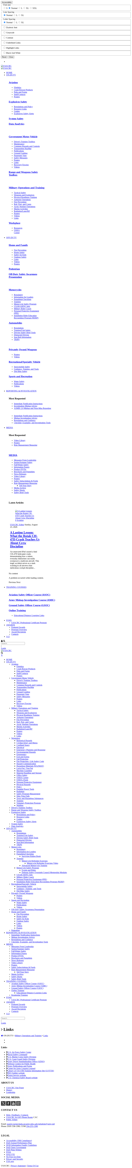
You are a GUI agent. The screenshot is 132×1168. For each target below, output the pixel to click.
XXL (34, 8)
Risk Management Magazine (25, 445)
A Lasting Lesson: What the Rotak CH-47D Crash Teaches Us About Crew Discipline (24, 539)
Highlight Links (12, 48)
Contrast (9, 38)
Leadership (10, 1092)
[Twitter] (3, 1105)
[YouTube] (13, 1105)
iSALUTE (10, 1154)
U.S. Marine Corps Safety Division (22, 1057)
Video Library (19, 440)
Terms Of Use (33, 1166)
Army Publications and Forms (20, 1066)
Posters (17, 443)
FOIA (8, 1152)
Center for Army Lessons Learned (21, 1068)
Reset (4, 57)
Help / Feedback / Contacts (17, 1115)
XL (27, 8)
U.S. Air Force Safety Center (19, 1052)
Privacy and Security (14, 1159)
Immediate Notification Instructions (28, 404)
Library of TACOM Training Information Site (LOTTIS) (31, 1071)
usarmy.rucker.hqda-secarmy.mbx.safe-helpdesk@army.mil (31, 1124)
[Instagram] (18, 1105)
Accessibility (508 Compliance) (19, 1140)
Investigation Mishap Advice (25, 406)
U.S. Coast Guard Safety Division (21, 1059)
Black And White (13, 53)
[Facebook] (8, 1105)
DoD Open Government (16, 1147)
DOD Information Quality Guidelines (21, 1145)
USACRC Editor (17, 525)
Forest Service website (17, 1075)
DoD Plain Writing (14, 1150)
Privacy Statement (18, 1166)
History (9, 1090)
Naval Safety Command (17, 1054)
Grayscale (10, 33)
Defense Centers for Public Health (21, 1064)
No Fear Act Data (13, 1157)
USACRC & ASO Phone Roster (19, 1117)
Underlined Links (13, 43)
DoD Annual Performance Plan (19, 1143)
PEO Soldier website (16, 1073)
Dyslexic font (11, 27)
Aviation (20, 520)
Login (3, 648)
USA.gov (10, 1161)
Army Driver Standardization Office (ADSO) (26, 1061)
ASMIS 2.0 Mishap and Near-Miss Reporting (32, 408)
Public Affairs (11, 1119)
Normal (14, 8)
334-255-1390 (32, 1126)
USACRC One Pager (15, 1088)
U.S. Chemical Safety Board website (23, 1078)
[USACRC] (6, 66)
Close (11, 57)
